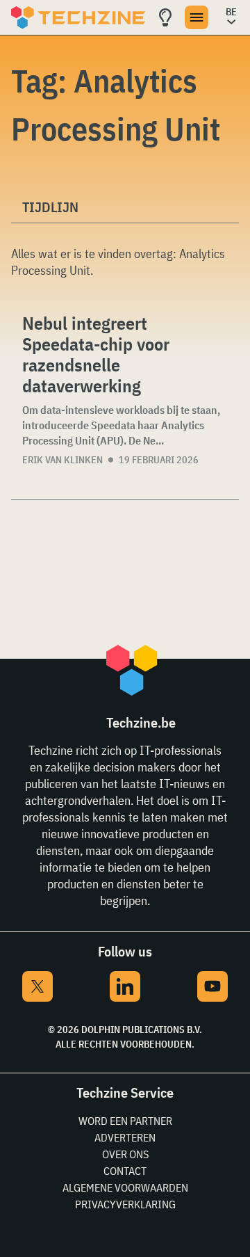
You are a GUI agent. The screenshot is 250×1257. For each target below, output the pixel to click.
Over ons (125, 1154)
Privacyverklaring (125, 1204)
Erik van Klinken (62, 460)
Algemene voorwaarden (125, 1187)
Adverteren (125, 1137)
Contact (125, 1171)
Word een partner (125, 1121)
